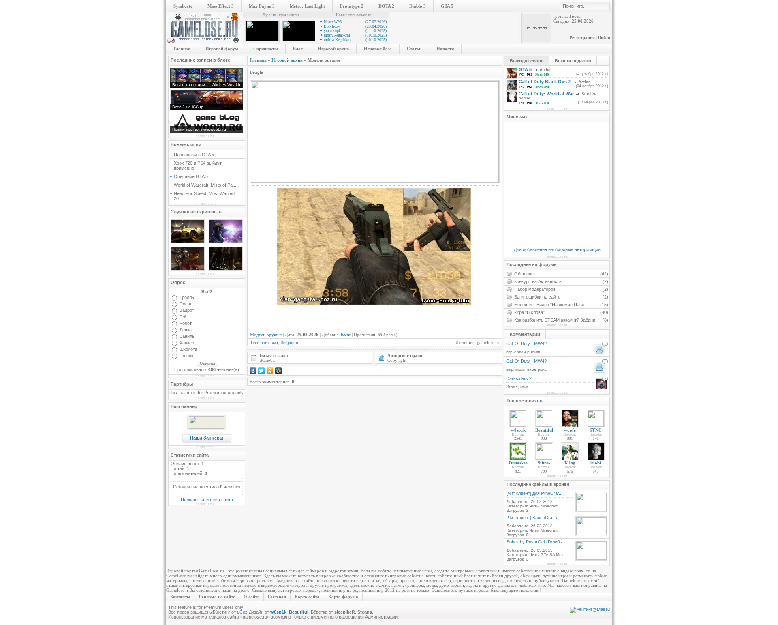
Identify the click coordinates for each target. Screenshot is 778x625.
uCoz (242, 612)
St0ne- (544, 462)
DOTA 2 (386, 6)
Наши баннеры (206, 438)
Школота (188, 349)
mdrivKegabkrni (355, 35)
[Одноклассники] (270, 370)
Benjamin (289, 342)
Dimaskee (518, 462)
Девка (186, 329)
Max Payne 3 (262, 6)
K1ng (569, 462)
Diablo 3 (417, 6)
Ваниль (187, 336)
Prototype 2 (351, 6)
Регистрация (582, 37)
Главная (181, 48)
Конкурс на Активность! (561, 281)
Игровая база (378, 48)
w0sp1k (518, 429)
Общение (561, 273)
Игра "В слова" (561, 312)
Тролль (187, 297)
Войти (604, 37)
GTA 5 (447, 6)
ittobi (595, 462)
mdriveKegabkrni (355, 39)
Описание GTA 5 (191, 176)
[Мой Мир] (278, 370)
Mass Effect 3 (220, 6)
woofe (570, 429)
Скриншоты (265, 48)
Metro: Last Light (307, 6)
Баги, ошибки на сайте (561, 296)
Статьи (414, 48)
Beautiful (544, 429)
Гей (183, 316)
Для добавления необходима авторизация (557, 249)
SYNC (596, 429)
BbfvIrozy (355, 26)
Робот (186, 323)
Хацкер (187, 342)
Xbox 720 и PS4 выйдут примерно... (198, 165)
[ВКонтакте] (253, 370)
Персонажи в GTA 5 (194, 154)
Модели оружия (266, 334)
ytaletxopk (355, 30)
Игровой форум (221, 48)
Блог (298, 48)
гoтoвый (270, 342)
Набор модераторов (561, 289)
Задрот (187, 310)
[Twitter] (261, 370)
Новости (445, 48)
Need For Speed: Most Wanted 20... (204, 196)
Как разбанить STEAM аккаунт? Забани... (561, 320)
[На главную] (204, 42)
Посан (186, 303)
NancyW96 (355, 21)
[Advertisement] (344, 317)
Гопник (186, 355)
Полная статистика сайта (207, 499)
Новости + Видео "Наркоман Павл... (561, 304)
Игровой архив (333, 48)
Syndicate (182, 6)
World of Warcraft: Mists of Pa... (205, 185)
